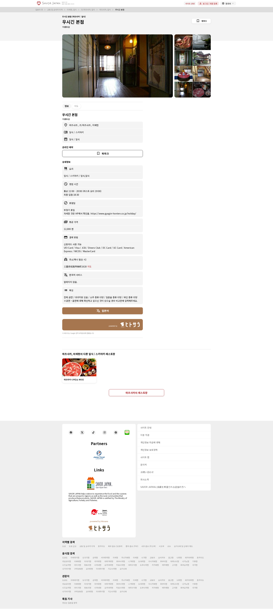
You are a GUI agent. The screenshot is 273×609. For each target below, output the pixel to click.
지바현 (115, 557)
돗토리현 (87, 565)
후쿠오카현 (184, 565)
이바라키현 (75, 557)
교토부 (152, 557)
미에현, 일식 (72, 10)
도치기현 (85, 557)
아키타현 (97, 561)
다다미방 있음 (81, 297)
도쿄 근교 (72, 546)
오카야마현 (108, 565)
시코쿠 (161, 546)
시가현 (144, 557)
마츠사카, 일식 (105, 10)
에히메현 (165, 565)
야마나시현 (174, 561)
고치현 (174, 565)
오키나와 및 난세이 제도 (183, 546)
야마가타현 (108, 561)
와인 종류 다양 (130, 297)
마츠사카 (73, 125)
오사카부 (161, 557)
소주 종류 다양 (97, 297)
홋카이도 (101, 546)
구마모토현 (78, 568)
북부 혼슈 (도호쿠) (115, 546)
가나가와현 (125, 557)
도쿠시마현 (144, 565)
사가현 (194, 565)
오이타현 (89, 568)
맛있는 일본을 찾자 (69, 602)
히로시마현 (120, 565)
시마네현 (97, 565)
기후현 (194, 561)
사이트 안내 (189, 3)
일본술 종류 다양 (114, 297)
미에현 (95, 125)
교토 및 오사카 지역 (55, 10)
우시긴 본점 (73, 22)
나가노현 (185, 561)
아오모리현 (66, 561)
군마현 (95, 557)
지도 (76, 106)
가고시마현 (112, 568)
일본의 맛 (39, 10)
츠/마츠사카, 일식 (88, 10)
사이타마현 (105, 557)
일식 (71, 132)
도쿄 (64, 546)
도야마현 (141, 561)
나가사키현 (66, 568)
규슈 (169, 546)
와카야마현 (189, 557)
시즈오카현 (66, 565)
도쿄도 (64, 557)
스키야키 (80, 132)
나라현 (179, 557)
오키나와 (123, 568)
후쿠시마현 (120, 561)
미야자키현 (100, 568)
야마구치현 (132, 565)
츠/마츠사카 (85, 125)
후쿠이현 (163, 561)
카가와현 (155, 565)
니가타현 (131, 561)
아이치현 (77, 565)
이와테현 (77, 561)
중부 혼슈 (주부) (132, 546)
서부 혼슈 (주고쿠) (148, 546)
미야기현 (87, 561)
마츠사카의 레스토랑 (137, 393)
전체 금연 (68, 297)
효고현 (170, 557)
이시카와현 (152, 561)
